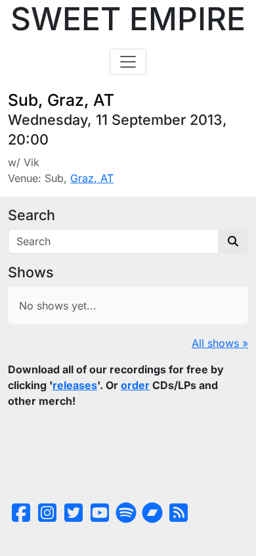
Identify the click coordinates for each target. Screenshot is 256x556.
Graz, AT (92, 178)
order (135, 385)
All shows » (220, 343)
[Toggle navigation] (128, 62)
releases (75, 385)
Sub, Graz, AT (61, 100)
